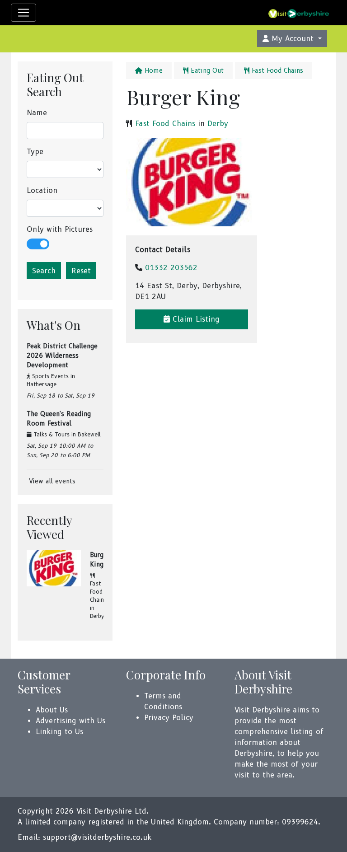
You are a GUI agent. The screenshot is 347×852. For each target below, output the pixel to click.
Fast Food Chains (98, 591)
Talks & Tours (51, 434)
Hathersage (41, 384)
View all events (51, 481)
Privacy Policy (168, 717)
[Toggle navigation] (23, 13)
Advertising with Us (70, 720)
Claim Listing (195, 319)
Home (152, 70)
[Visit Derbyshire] (298, 13)
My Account (292, 38)
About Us (52, 710)
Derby (97, 616)
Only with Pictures (60, 229)
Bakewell (89, 434)
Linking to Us (59, 731)
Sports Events (50, 376)
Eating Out (206, 70)
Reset (81, 271)
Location (42, 190)
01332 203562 (171, 267)
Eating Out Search (55, 84)
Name (37, 112)
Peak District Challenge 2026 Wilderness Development (62, 355)
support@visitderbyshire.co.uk (97, 837)
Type (35, 151)
